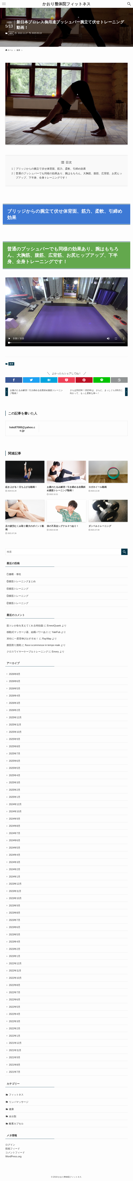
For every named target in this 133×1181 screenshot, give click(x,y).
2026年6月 (14, 681)
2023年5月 (14, 934)
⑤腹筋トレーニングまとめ (21, 581)
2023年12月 (15, 883)
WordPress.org (13, 1156)
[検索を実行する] (124, 552)
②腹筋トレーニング (17, 603)
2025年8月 (14, 746)
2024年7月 (14, 833)
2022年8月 (14, 985)
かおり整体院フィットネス (66, 4)
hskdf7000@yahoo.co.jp (22, 429)
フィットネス (16, 1094)
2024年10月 (15, 811)
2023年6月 (14, 927)
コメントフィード (15, 1152)
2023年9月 (14, 905)
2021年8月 (14, 1064)
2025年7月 (14, 753)
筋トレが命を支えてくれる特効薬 (25, 625)
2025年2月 (14, 789)
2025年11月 (15, 724)
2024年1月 (14, 876)
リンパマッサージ (18, 1102)
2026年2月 (14, 710)
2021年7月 (14, 1071)
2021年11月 (15, 1050)
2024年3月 (14, 862)
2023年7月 (14, 920)
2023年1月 (14, 956)
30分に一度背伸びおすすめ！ (22, 638)
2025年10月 (15, 731)
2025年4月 (14, 775)
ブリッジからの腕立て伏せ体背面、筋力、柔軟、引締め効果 (51, 168)
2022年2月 (14, 1028)
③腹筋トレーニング (17, 595)
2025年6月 (14, 760)
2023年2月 (14, 949)
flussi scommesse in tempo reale (42, 645)
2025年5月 (14, 768)
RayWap (46, 638)
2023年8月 (14, 912)
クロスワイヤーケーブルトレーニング (27, 651)
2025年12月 (15, 717)
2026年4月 (14, 695)
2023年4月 (14, 941)
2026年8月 (14, 674)
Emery (55, 651)
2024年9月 (14, 818)
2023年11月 (15, 891)
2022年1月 (14, 1035)
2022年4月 (14, 1014)
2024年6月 (14, 840)
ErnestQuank (54, 625)
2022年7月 (14, 992)
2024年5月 (14, 847)
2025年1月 (14, 797)
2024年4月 (14, 854)
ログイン (10, 1144)
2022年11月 (15, 970)
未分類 (12, 1116)
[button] (129, 4)
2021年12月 (15, 1043)
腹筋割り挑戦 (14, 645)
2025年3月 (14, 782)
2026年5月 (14, 688)
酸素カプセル (16, 1123)
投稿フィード (12, 1148)
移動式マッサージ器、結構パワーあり (27, 632)
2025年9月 (14, 739)
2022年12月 (15, 963)
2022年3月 (14, 1021)
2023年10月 (15, 898)
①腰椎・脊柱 (13, 574)
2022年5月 (14, 1006)
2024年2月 (14, 869)
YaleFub (56, 632)
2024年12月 (15, 804)
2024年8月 (14, 825)
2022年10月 (15, 977)
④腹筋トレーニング (17, 588)
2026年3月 (14, 703)
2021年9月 (14, 1057)
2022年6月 (14, 999)
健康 (11, 33)
